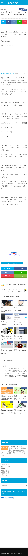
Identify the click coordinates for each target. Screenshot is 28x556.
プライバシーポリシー (4, 549)
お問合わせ (4, 475)
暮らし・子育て (5, 467)
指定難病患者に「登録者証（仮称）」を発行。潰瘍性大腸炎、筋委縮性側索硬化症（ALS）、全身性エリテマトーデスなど (13, 451)
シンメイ (3, 366)
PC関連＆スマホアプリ (17, 263)
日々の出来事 (5, 465)
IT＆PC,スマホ (5, 263)
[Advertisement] (11, 60)
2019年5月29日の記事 (7, 73)
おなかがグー (14, 3)
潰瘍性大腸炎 (5, 471)
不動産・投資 (5, 473)
